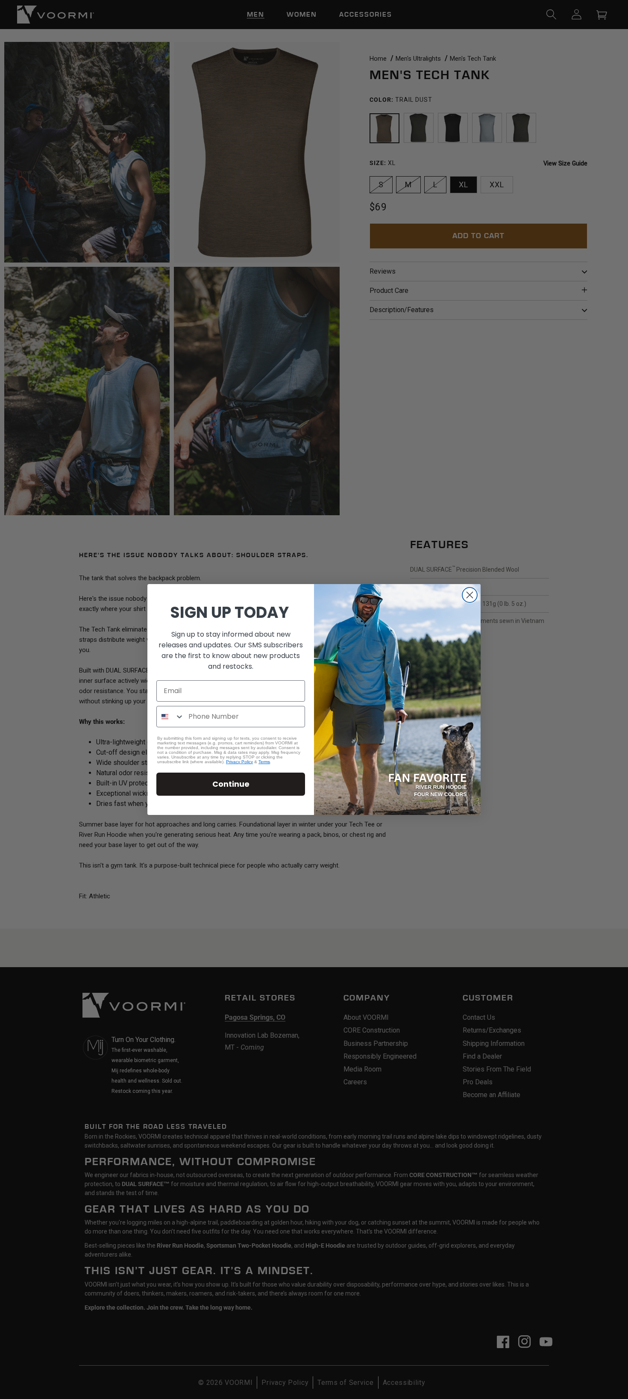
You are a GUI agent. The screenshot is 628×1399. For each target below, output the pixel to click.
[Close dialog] (469, 594)
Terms (264, 761)
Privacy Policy (239, 761)
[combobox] (170, 716)
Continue (230, 784)
